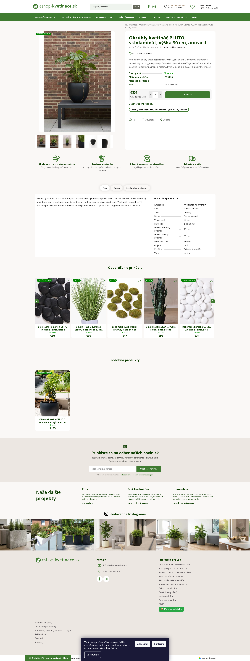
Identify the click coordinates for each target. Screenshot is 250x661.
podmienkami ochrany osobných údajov (136, 475)
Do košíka (187, 94)
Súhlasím (159, 643)
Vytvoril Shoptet (208, 658)
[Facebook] (149, 7)
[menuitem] (45, 17)
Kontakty (39, 642)
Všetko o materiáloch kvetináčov (175, 572)
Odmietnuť (142, 643)
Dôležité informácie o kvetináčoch (175, 564)
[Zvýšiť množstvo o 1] (160, 94)
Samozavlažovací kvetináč (171, 576)
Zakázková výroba (168, 588)
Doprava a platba (167, 600)
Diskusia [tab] (117, 188)
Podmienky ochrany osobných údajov (53, 630)
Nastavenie (92, 654)
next (213, 301)
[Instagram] (154, 7)
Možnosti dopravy (43, 622)
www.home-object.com (183, 503)
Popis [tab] (105, 188)
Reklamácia (40, 634)
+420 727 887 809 (176, 6)
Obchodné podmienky (45, 626)
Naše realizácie (166, 596)
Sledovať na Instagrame (128, 514)
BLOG (161, 604)
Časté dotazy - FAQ (168, 592)
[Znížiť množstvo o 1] (150, 94)
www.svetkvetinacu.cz (138, 503)
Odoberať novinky (148, 468)
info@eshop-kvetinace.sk (115, 565)
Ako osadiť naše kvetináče (171, 580)
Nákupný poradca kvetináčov (173, 568)
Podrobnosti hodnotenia (172, 47)
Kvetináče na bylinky (195, 204)
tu (116, 648)
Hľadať (136, 7)
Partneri (39, 638)
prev (37, 301)
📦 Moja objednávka (171, 609)
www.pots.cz (87, 503)
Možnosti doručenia (139, 80)
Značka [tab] (137, 188)
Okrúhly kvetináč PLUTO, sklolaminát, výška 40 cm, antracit (159, 109)
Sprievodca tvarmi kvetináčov (173, 584)
